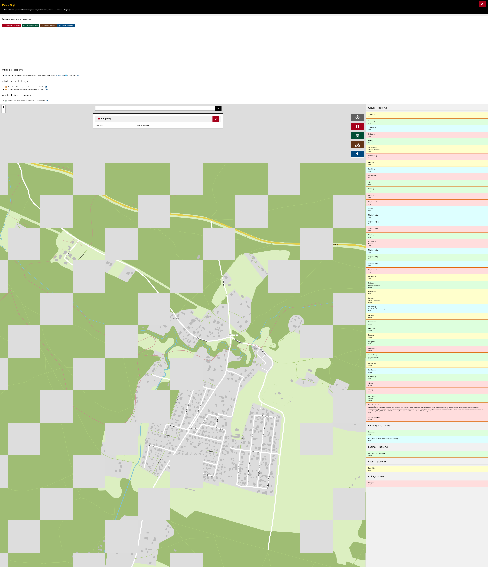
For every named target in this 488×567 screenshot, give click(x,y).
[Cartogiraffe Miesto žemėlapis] (482, 4)
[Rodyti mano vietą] (357, 117)
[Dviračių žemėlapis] (357, 144)
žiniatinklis (60, 75)
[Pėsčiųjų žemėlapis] (357, 154)
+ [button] (3, 107)
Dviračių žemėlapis (50, 25)
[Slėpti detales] (215, 119)
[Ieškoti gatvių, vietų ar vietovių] (218, 108)
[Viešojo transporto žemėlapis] (357, 135)
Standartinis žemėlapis (13, 25)
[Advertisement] (244, 48)
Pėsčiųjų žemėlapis (67, 25)
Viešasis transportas (32, 25)
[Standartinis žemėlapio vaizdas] (357, 126)
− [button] (3, 111)
